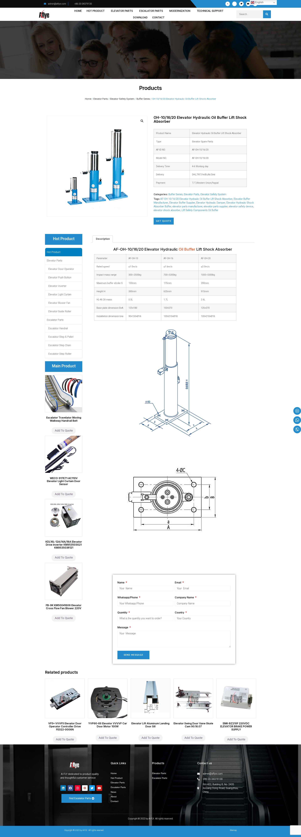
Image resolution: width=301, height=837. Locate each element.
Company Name (185, 597)
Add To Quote (64, 430)
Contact (158, 17)
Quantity (122, 612)
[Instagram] (77, 788)
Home (78, 11)
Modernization (179, 11)
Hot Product (96, 11)
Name (121, 582)
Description (103, 239)
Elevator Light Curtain (59, 294)
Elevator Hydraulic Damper (210, 203)
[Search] (267, 14)
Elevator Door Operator (61, 269)
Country (180, 612)
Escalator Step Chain (59, 345)
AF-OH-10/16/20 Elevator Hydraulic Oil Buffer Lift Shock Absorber (196, 199)
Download (140, 17)
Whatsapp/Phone (127, 597)
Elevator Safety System (122, 99)
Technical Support (210, 11)
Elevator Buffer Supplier (182, 203)
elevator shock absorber (167, 210)
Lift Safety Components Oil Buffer (200, 210)
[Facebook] (70, 788)
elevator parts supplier (216, 206)
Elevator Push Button (59, 277)
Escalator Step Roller (59, 354)
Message (123, 627)
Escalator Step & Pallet (60, 337)
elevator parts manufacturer (187, 206)
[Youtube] (248, 4)
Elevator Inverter (57, 286)
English (259, 2)
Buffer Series (143, 99)
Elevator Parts (122, 11)
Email (178, 582)
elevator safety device (241, 206)
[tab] (103, 239)
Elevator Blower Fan (59, 303)
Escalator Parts (151, 11)
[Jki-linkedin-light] (234, 4)
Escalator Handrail (58, 328)
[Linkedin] (63, 788)
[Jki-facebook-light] (227, 4)
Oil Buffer (187, 249)
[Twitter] (241, 4)
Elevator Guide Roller (59, 311)
